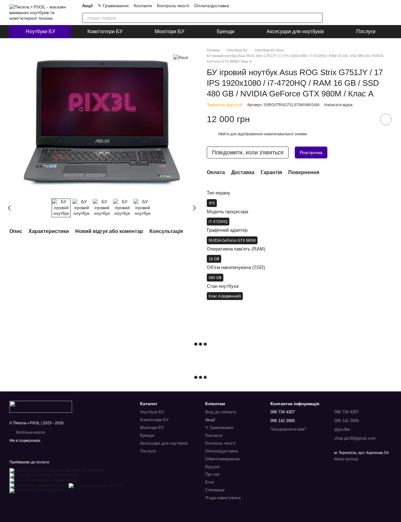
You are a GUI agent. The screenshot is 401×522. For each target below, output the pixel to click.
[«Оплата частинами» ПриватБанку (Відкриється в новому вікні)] (43, 480)
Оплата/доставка (211, 5)
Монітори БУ (169, 31)
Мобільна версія (30, 432)
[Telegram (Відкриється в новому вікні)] (290, 5)
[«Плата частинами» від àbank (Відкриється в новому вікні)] (38, 485)
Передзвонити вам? (288, 429)
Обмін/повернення (222, 459)
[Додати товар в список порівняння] (368, 119)
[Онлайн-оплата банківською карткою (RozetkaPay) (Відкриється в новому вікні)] (56, 470)
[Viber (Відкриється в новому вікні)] (297, 5)
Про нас (212, 474)
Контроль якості (173, 5)
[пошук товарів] (318, 18)
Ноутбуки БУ (40, 31)
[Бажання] (370, 13)
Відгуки (212, 466)
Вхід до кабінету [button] (221, 412)
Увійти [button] (223, 134)
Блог (209, 482)
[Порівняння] (354, 13)
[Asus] (181, 56)
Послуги (365, 31)
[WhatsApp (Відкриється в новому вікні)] (305, 5)
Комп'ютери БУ (104, 31)
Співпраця (214, 490)
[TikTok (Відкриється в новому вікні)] (275, 5)
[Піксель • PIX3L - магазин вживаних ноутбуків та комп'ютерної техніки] (40, 406)
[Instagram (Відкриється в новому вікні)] (267, 5)
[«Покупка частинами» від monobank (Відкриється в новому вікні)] (43, 475)
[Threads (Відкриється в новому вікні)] (320, 5)
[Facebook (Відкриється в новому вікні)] (312, 5)
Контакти (143, 5)
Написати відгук (338, 105)
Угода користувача (223, 497)
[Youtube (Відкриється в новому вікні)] (282, 5)
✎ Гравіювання (113, 5)
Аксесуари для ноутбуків (295, 31)
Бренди (225, 31)
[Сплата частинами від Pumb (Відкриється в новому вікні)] (96, 485)
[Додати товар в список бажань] (386, 119)
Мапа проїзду (346, 459)
